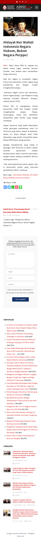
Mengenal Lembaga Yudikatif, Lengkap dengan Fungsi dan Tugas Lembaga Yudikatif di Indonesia (22, 377)
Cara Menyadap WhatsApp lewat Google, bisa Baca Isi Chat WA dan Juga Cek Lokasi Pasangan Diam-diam (22, 386)
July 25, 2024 (19, 521)
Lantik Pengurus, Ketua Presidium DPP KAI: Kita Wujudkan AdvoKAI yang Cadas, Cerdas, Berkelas (24, 470)
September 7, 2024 (20, 505)
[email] (16, 2)
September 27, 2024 (21, 460)
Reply (35, 209)
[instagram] (25, 2)
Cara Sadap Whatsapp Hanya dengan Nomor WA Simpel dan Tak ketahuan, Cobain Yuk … (21, 351)
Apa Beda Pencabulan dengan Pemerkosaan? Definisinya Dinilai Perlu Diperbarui (22, 401)
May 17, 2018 (10, 59)
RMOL (5, 65)
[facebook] (19, 2)
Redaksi (17, 463)
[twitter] (22, 2)
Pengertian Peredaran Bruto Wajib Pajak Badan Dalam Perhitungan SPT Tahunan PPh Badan (22, 430)
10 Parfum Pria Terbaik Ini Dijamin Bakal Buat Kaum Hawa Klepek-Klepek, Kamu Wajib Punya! (22, 328)
